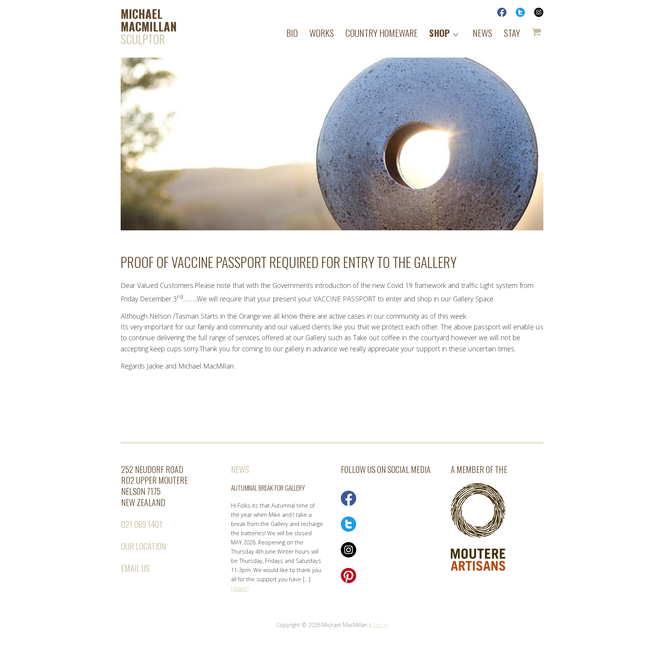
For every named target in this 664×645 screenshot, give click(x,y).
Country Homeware (381, 32)
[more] (240, 588)
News (482, 32)
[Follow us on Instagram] (348, 555)
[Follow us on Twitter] (348, 529)
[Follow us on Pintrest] (348, 581)
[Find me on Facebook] (498, 14)
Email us (135, 568)
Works (321, 32)
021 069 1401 (141, 524)
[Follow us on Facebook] (348, 504)
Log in (380, 624)
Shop (439, 32)
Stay (512, 32)
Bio (292, 32)
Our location (143, 546)
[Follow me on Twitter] (516, 14)
